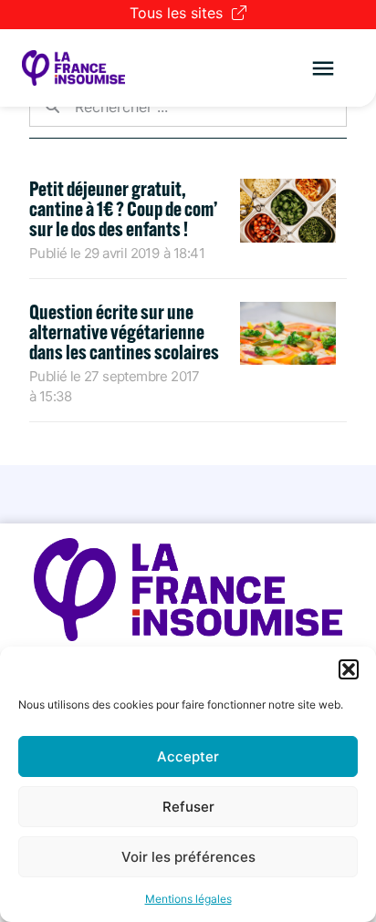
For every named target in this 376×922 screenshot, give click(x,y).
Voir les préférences (188, 856)
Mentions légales (188, 899)
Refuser (188, 806)
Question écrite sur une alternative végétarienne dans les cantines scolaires (124, 332)
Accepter (188, 756)
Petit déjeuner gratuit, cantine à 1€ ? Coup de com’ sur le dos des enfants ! (123, 209)
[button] (348, 669)
